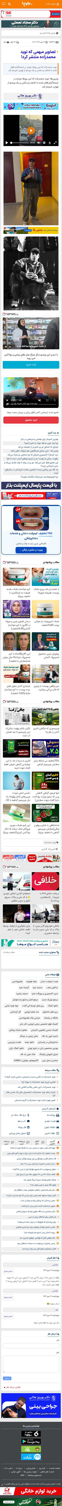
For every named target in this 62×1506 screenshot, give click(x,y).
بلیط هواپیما (31, 981)
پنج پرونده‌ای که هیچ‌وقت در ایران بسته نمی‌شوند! (36, 1222)
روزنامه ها (51, 1115)
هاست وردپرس (14, 1042)
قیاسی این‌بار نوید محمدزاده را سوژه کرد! (38, 1082)
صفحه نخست (54, 1468)
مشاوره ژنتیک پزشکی (18, 1030)
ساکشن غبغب (52, 987)
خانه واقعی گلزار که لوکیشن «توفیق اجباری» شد (37, 1238)
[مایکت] (31, 1457)
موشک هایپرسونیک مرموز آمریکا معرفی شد (40, 1179)
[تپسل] (4, 314)
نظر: (57, 1352)
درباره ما (19, 1468)
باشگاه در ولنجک (51, 1018)
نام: (57, 1340)
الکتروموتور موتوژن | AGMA (26, 1060)
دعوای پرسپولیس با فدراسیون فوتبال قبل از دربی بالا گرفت (34, 1169)
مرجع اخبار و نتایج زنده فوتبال (25, 1000)
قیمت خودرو (50, 1121)
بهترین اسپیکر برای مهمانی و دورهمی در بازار (39, 439)
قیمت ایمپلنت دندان (49, 981)
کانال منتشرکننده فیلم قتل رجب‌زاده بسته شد (39, 1248)
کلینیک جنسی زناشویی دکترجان (44, 1030)
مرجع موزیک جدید (50, 1000)
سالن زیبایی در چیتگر (29, 1036)
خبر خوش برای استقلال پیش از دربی (42, 1217)
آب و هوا (22, 1121)
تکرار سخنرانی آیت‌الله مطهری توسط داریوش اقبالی (35, 1211)
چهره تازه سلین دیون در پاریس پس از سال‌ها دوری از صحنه (32, 1148)
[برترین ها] (27, 4)
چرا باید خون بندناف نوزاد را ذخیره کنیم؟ (41, 443)
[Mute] (10, 347)
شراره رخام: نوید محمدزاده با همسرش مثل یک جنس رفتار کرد (30, 1094)
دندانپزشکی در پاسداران (48, 1042)
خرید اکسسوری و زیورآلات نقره (45, 993)
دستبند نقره (37, 987)
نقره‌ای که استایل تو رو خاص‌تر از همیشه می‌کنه (38, 447)
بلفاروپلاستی (17, 981)
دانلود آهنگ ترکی (16, 1048)
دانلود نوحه (29, 1042)
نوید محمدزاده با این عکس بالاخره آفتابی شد (36, 1087)
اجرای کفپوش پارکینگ (48, 1054)
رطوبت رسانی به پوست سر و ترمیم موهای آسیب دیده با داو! (32, 458)
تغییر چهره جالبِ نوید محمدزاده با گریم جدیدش (35, 1100)
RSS (22, 1475)
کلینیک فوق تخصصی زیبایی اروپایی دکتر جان (39, 1024)
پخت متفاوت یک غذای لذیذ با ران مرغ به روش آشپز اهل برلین (31, 1153)
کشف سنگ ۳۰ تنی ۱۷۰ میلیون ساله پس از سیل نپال (35, 1174)
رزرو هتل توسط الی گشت (33, 1006)
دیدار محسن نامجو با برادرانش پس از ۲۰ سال (37, 1163)
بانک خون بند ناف (27, 1054)
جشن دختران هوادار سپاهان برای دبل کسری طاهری (35, 1227)
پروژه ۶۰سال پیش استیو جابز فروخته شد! (39, 1232)
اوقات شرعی (50, 1133)
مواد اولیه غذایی (11, 1006)
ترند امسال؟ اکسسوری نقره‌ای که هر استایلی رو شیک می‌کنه (32, 455)
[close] (2, 1485)
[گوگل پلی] (31, 1442)
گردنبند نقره (24, 987)
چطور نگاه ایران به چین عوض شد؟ (43, 1185)
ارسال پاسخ (8, 1271)
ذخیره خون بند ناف (50, 1036)
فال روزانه (22, 1127)
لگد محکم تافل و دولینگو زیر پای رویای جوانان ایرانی (36, 1158)
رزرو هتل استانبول (50, 1012)
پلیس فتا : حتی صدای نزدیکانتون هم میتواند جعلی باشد (34, 451)
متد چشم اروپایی (31, 1012)
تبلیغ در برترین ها (30, 1471)
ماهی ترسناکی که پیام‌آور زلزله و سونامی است (37, 1200)
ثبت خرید (31, 365)
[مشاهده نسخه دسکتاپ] (3, 4)
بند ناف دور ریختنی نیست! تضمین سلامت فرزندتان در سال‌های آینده (31, 471)
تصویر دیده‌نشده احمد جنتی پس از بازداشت (38, 1206)
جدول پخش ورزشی (17, 1133)
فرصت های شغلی (47, 1471)
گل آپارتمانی (15, 1012)
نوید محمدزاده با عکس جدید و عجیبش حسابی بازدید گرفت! (30, 1077)
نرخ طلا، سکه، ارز (18, 1115)
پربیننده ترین (21, 1142)
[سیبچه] (31, 1434)
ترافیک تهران (49, 1127)
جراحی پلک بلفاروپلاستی (29, 1018)
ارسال (7, 1378)
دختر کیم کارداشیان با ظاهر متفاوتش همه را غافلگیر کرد (34, 1190)
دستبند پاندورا (22, 993)
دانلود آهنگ (53, 1006)
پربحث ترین (6, 1142)
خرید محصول (31, 420)
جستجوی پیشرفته (34, 1475)
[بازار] (31, 1450)
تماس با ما (9, 1468)
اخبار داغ (37, 1142)
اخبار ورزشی (31, 1468)
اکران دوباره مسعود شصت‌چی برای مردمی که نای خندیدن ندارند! (31, 1195)
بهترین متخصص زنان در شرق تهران (43, 1048)
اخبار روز (42, 1468)
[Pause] (6, 347)
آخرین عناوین (52, 1142)
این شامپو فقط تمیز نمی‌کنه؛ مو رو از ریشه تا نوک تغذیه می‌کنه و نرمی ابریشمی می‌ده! (31, 464)
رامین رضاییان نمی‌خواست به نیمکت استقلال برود (36, 1243)
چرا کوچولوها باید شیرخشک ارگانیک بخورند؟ (39, 477)
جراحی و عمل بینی (50, 1060)
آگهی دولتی (15, 1471)
